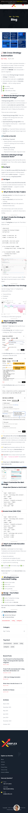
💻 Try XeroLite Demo (8, 617)
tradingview (19, 620)
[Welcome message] (16, 808)
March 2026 (6, 704)
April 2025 (5, 714)
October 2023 (6, 724)
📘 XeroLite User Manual (9, 615)
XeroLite (8, 546)
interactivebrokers (6, 620)
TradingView (9, 222)
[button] (25, 4)
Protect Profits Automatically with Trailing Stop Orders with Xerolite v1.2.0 (13, 669)
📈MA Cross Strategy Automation (11, 677)
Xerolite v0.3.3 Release (8, 690)
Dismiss (18, 3)
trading (13, 620)
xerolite (12, 646)
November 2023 (7, 721)
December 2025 (7, 707)
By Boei (16, 812)
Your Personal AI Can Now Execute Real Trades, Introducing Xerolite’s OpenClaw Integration (13, 660)
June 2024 (5, 717)
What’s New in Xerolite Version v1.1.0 (12, 683)
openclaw (16, 643)
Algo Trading (16, 16)
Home (10, 16)
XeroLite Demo (18, 449)
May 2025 (5, 710)
